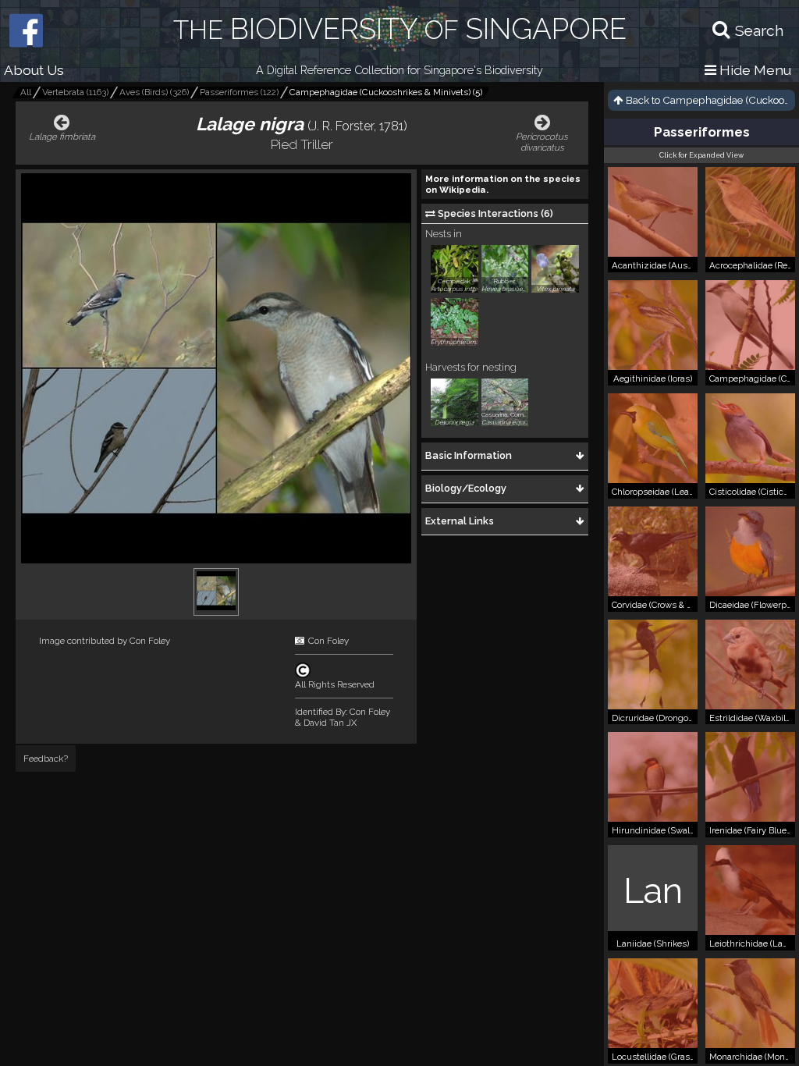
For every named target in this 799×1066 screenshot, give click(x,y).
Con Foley (150, 640)
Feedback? (45, 758)
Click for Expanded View (701, 155)
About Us (34, 70)
